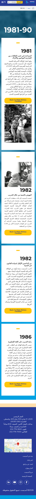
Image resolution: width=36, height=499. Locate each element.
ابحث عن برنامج (28, 464)
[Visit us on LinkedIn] (8, 483)
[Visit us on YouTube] (14, 483)
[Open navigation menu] (2, 2)
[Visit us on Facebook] (26, 483)
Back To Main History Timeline (18, 100)
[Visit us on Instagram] (20, 483)
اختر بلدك (30, 460)
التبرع (19, 2)
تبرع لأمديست (28, 472)
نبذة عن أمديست (28, 456)
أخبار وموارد (29, 468)
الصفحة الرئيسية (27, 476)
